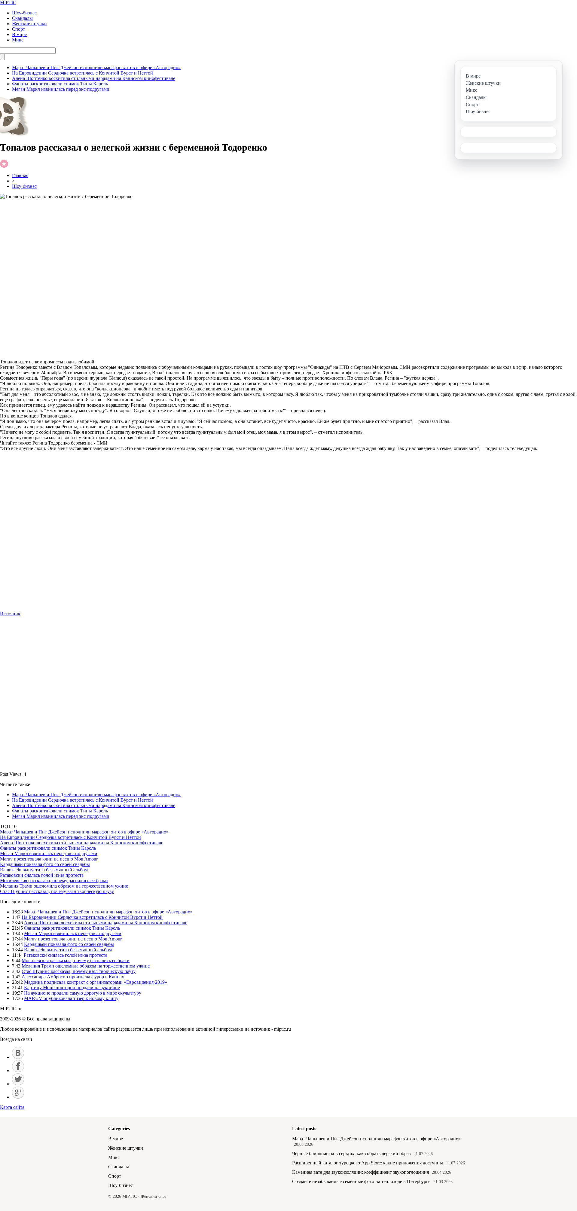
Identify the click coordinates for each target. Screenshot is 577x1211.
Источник (10, 613)
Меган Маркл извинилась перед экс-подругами (60, 89)
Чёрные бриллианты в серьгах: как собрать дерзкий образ (351, 1153)
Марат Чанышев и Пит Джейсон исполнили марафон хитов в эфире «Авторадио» (96, 67)
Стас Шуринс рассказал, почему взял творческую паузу (57, 891)
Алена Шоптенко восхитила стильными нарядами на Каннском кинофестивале (93, 78)
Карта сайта (12, 1107)
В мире (19, 34)
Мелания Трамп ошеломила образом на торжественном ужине (64, 885)
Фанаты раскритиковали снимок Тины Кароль (60, 83)
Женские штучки (29, 23)
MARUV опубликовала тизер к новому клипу (71, 998)
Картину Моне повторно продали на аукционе (72, 987)
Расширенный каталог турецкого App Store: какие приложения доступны (367, 1162)
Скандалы (22, 18)
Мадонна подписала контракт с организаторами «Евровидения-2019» (95, 982)
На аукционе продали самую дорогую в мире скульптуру (82, 992)
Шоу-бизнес (24, 12)
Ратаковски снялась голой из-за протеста (42, 875)
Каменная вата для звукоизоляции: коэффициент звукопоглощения (360, 1172)
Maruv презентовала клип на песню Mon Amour (49, 858)
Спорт (18, 29)
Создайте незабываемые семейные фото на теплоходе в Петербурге (361, 1181)
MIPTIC (8, 2)
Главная (20, 175)
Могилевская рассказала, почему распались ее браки (54, 880)
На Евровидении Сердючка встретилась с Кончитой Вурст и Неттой (82, 72)
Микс (17, 39)
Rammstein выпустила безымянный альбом (44, 869)
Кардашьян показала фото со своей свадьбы (45, 864)
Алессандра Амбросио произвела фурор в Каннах (73, 976)
